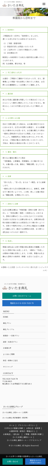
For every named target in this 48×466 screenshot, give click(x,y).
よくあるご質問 (8, 354)
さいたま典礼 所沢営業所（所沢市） (15, 418)
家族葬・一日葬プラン (11, 335)
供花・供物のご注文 (10, 360)
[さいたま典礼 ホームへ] (21, 287)
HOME (5, 317)
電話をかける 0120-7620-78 (22, 303)
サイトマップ (8, 366)
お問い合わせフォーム (22, 295)
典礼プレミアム (8, 329)
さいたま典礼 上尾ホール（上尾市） (15, 412)
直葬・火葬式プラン (10, 342)
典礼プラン (7, 323)
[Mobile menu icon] (44, 4)
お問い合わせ (12, 461)
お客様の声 (7, 348)
